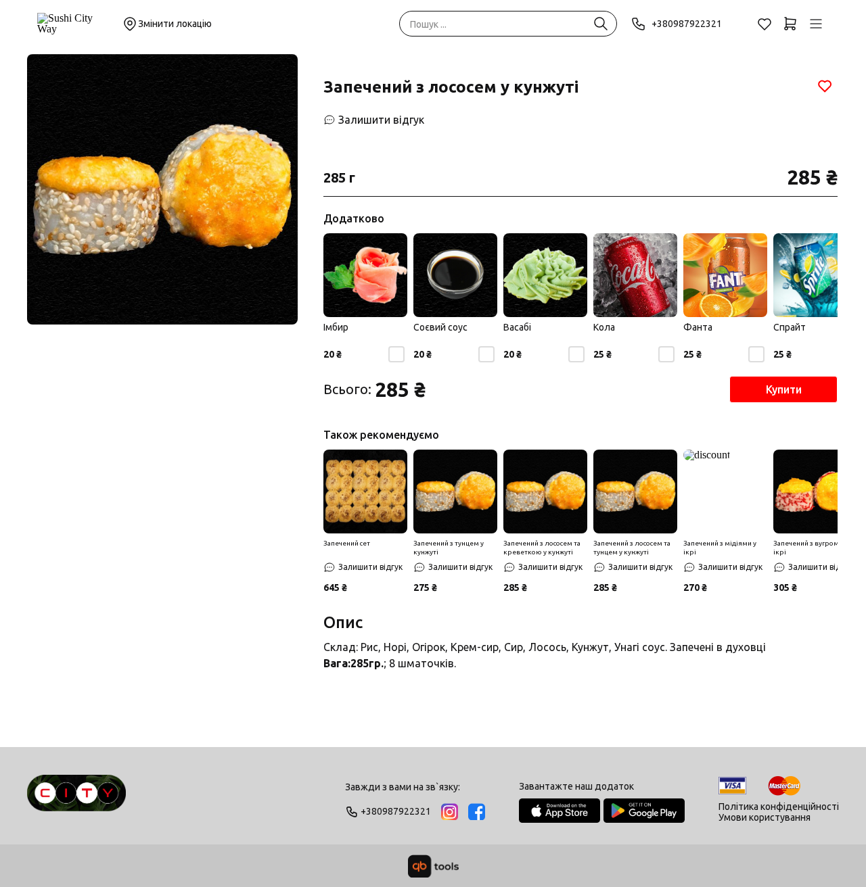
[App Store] (559, 810)
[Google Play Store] (644, 810)
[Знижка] (365, 491)
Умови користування (765, 817)
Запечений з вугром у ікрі (808, 548)
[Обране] (764, 24)
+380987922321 (687, 23)
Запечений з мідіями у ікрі (719, 548)
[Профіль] (816, 24)
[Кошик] (790, 24)
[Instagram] (449, 811)
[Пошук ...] (601, 24)
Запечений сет (346, 543)
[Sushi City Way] (72, 23)
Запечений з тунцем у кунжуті (448, 548)
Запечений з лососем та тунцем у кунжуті (631, 548)
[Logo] (76, 799)
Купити (784, 389)
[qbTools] (433, 866)
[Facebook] (476, 811)
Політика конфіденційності (779, 806)
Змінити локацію (175, 23)
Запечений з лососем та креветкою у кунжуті (541, 548)
